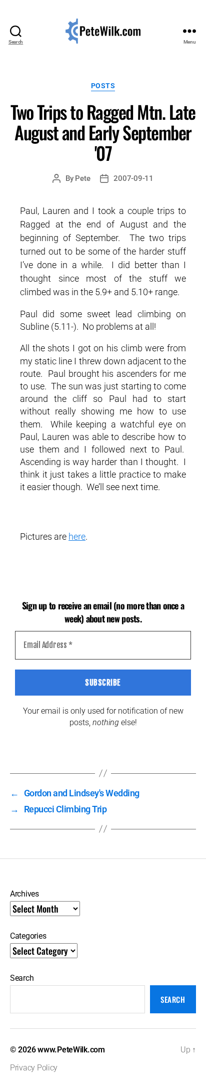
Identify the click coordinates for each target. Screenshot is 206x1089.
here (77, 536)
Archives (24, 894)
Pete (82, 178)
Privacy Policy (34, 1067)
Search (22, 978)
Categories (28, 936)
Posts (103, 86)
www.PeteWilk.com (71, 1049)
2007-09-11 (133, 178)
